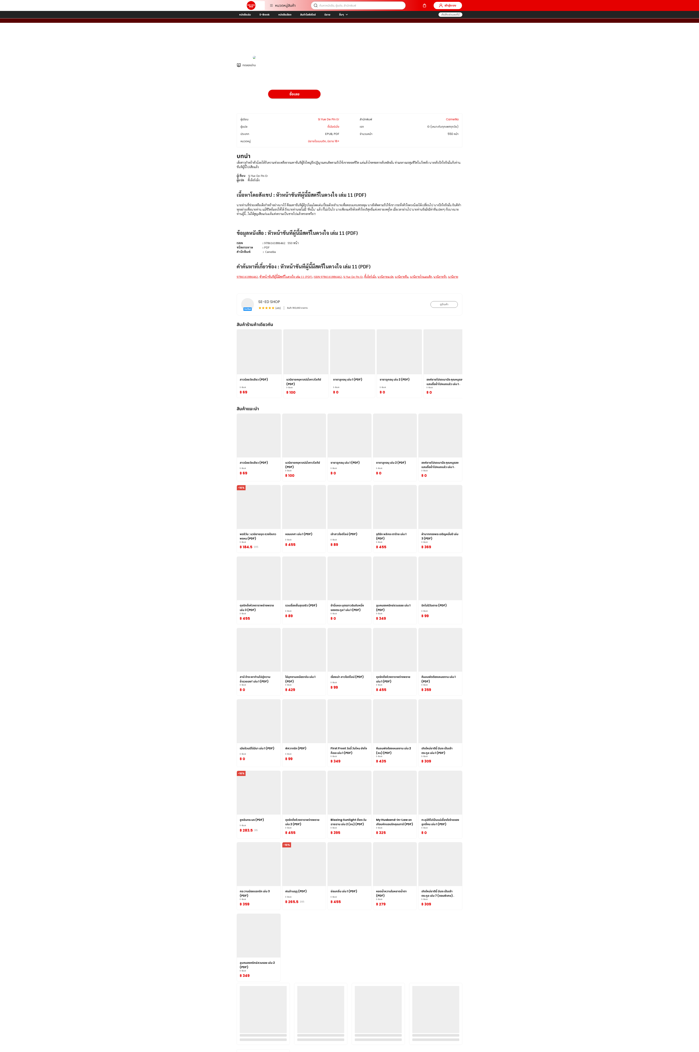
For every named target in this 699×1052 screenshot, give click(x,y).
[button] (450, 14)
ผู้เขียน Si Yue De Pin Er (284, 42)
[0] (424, 5)
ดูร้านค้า (444, 304)
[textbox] (349, 224)
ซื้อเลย (294, 94)
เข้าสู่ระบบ (450, 5)
